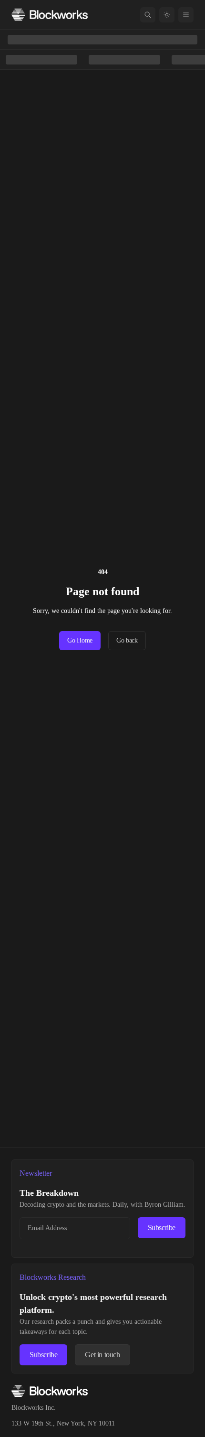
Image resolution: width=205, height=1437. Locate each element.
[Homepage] (49, 15)
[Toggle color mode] (166, 14)
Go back (127, 640)
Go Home (79, 640)
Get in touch (102, 1355)
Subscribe (161, 1227)
